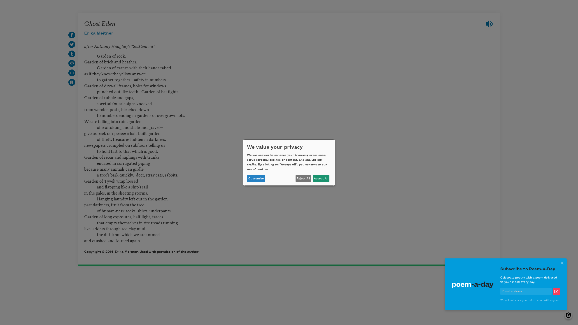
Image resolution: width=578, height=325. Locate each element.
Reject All (303, 178)
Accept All (321, 178)
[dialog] (289, 162)
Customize (256, 178)
